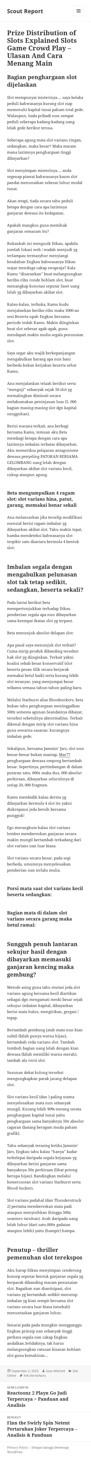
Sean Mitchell (55, 1371)
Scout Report (25, 11)
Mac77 (64, 754)
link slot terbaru (35, 1375)
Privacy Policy (17, 1447)
